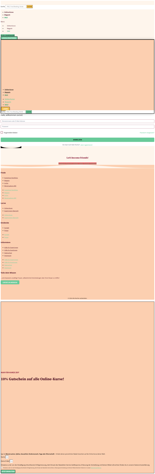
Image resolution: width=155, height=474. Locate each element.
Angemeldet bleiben (10, 133)
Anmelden (77, 140)
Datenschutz (8, 253)
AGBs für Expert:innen (11, 247)
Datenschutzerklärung (96, 467)
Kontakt (6, 228)
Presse (6, 230)
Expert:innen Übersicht (11, 211)
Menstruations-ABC (10, 186)
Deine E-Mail (5, 461)
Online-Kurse (8, 12)
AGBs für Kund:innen (10, 250)
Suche (3, 7)
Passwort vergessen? (147, 133)
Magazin (7, 15)
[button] (77, 21)
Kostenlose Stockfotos (11, 178)
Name (3, 457)
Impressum (7, 255)
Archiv (6, 183)
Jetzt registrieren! (86, 145)
